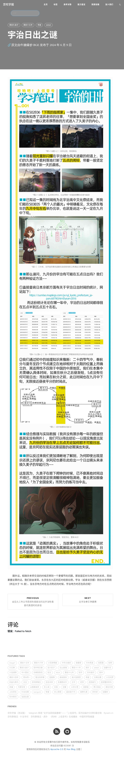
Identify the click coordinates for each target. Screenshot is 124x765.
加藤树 (105, 692)
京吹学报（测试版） (17, 713)
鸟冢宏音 (21, 687)
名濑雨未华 (62, 682)
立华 (73, 682)
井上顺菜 (57, 692)
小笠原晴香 (52, 663)
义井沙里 (74, 687)
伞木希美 (89, 663)
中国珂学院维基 (86, 716)
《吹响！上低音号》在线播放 (63, 716)
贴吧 (110, 663)
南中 (101, 672)
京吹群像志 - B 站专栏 (18, 716)
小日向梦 (109, 677)
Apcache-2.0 (56, 749)
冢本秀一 (27, 677)
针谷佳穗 (25, 692)
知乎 (80, 672)
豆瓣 (64, 687)
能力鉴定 (81, 4)
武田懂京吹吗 (106, 682)
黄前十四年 (13, 677)
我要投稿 (95, 4)
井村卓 (95, 692)
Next (87, 600)
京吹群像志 (36, 682)
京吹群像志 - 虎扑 (39, 716)
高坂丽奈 (63, 677)
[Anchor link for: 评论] (4, 624)
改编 (11, 687)
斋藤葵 (78, 663)
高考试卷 (68, 4)
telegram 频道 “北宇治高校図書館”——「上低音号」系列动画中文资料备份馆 (65, 713)
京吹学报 (8, 4)
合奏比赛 (97, 677)
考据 (39, 25)
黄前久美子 (13, 25)
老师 (82, 682)
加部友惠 (25, 697)
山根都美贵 (34, 687)
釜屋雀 (86, 687)
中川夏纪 (25, 672)
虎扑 (87, 668)
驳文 (49, 672)
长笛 (56, 687)
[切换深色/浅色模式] (120, 4)
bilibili (48, 25)
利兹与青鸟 (13, 682)
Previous (33, 602)
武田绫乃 (92, 682)
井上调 (46, 687)
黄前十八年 (76, 668)
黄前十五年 (28, 25)
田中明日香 (38, 668)
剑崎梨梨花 (38, 672)
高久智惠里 (76, 677)
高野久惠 (83, 692)
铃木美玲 (90, 672)
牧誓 (47, 692)
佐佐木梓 (49, 682)
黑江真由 (97, 687)
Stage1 (12, 663)
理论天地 (109, 687)
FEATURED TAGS (16, 656)
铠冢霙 (101, 663)
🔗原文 (12, 45)
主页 (46, 4)
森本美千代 (70, 692)
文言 (25, 682)
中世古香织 (66, 663)
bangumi (37, 692)
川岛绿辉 (13, 672)
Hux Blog (71, 749)
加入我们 (109, 4)
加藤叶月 (107, 668)
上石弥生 (13, 692)
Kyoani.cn (108, 713)
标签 (56, 4)
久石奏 (12, 668)
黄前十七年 (69, 672)
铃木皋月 (13, 697)
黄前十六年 (38, 663)
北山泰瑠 (63, 668)
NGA (58, 672)
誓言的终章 (39, 677)
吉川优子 (51, 668)
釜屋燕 (52, 677)
